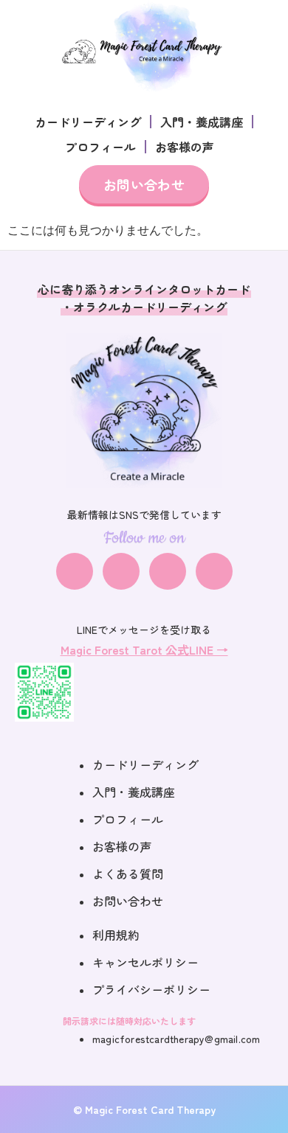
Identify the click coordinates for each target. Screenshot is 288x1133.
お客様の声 (184, 146)
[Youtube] (214, 571)
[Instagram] (121, 571)
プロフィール (100, 146)
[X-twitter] (167, 571)
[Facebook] (74, 571)
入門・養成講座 (201, 121)
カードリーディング (88, 121)
